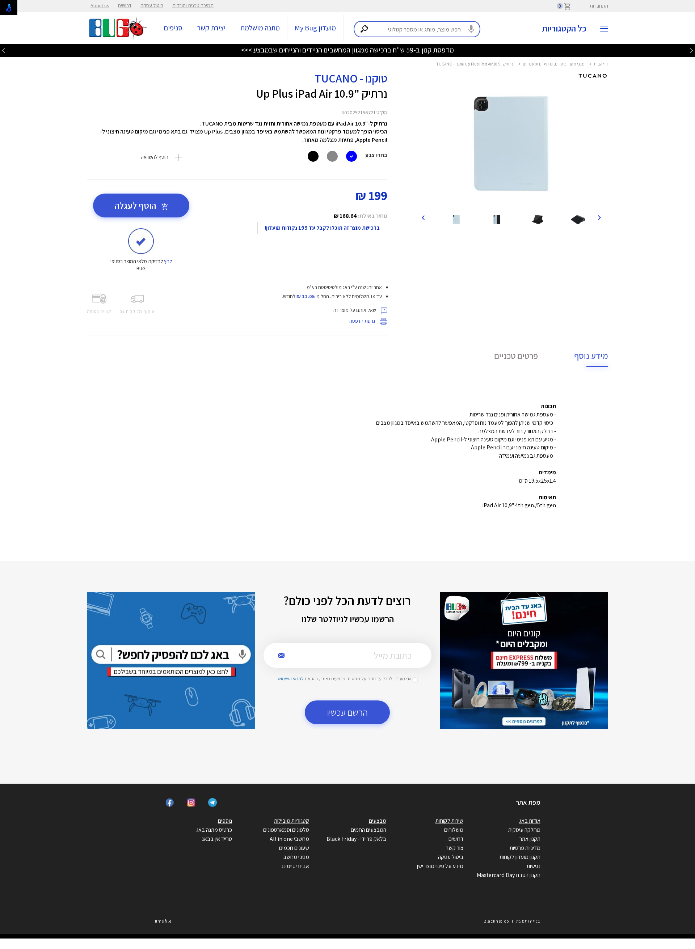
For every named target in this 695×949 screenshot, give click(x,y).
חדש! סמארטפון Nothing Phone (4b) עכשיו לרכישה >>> (347, 50)
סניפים (173, 28)
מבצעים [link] (377, 821)
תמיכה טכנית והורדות (193, 5)
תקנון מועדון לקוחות (520, 857)
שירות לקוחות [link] (449, 821)
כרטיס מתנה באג (214, 830)
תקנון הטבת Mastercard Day (508, 875)
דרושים (124, 5)
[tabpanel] (511, 143)
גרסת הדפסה (362, 321)
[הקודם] (599, 217)
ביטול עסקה (151, 5)
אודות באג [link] (529, 821)
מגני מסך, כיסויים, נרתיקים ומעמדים (554, 64)
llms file (163, 921)
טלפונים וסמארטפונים (286, 830)
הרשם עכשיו (347, 712)
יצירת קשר (211, 28)
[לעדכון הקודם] (691, 50)
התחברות (599, 6)
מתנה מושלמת (260, 28)
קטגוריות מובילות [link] (291, 821)
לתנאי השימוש (291, 678)
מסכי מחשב (296, 857)
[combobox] (417, 29)
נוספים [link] (225, 821)
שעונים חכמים (294, 848)
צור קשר (454, 848)
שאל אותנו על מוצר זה (355, 310)
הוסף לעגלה (136, 205)
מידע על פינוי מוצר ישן (440, 866)
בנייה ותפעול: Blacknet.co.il (512, 921)
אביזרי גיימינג (295, 866)
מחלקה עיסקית (524, 830)
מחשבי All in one (289, 839)
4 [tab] (518, 199)
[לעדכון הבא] (3, 50)
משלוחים (453, 830)
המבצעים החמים (368, 830)
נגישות (533, 866)
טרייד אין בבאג (217, 839)
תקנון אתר (529, 839)
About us (99, 5)
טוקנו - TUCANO (351, 78)
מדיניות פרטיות (525, 848)
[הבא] (423, 217)
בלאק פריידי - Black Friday (356, 839)
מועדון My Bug (315, 28)
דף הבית (601, 64)
